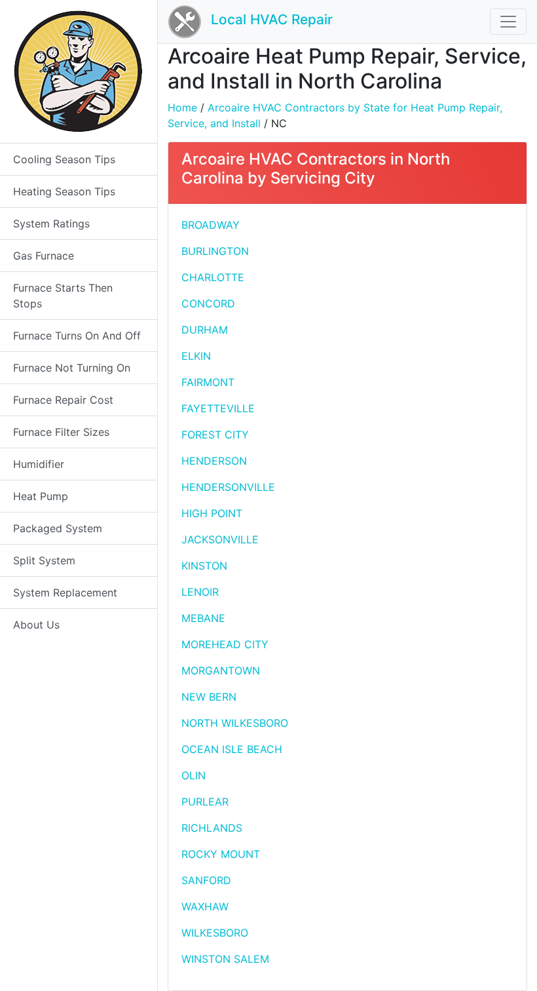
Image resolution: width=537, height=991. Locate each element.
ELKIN (196, 355)
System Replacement (65, 592)
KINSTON (204, 565)
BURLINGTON (215, 251)
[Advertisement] (435, 282)
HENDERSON (214, 460)
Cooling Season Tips (64, 159)
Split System (44, 560)
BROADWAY (210, 224)
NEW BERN (208, 696)
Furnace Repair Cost (63, 399)
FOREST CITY (215, 434)
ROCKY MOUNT (220, 854)
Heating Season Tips (64, 191)
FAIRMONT (207, 382)
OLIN (193, 775)
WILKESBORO (214, 932)
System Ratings (51, 223)
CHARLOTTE (212, 277)
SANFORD (206, 880)
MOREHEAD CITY (224, 644)
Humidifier (38, 464)
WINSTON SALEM (225, 958)
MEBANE (203, 618)
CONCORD (208, 303)
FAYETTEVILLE (218, 408)
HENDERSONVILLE (228, 487)
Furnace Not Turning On (71, 367)
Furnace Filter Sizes (61, 431)
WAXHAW (205, 906)
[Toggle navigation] (508, 22)
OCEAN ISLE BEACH (231, 749)
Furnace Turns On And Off (77, 335)
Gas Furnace (43, 255)
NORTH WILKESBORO (234, 722)
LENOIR (200, 591)
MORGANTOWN (220, 670)
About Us (36, 624)
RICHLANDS (211, 827)
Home (182, 107)
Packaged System (57, 528)
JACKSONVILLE (220, 539)
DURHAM (204, 329)
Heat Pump (40, 496)
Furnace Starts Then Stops (63, 295)
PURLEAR (205, 801)
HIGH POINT (211, 513)
